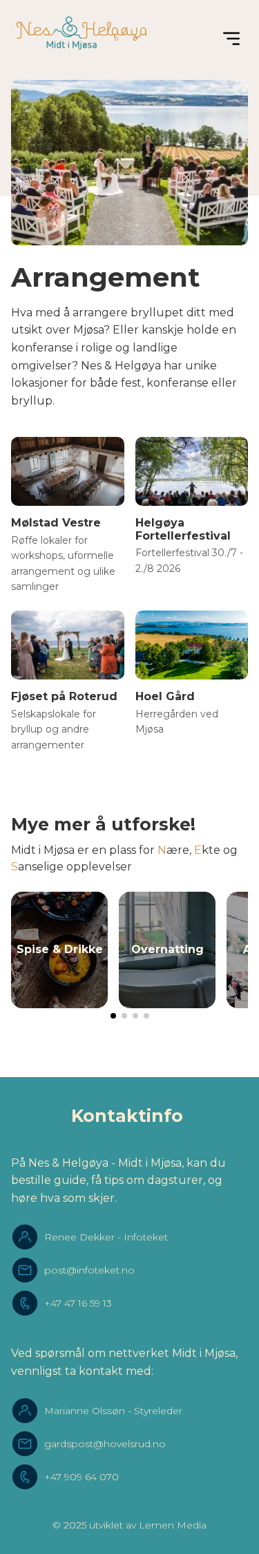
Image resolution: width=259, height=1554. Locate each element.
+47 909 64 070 (81, 1477)
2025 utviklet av (100, 1525)
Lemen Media (173, 1525)
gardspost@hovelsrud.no (105, 1444)
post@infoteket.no (89, 1270)
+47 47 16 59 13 (78, 1303)
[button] (113, 1016)
